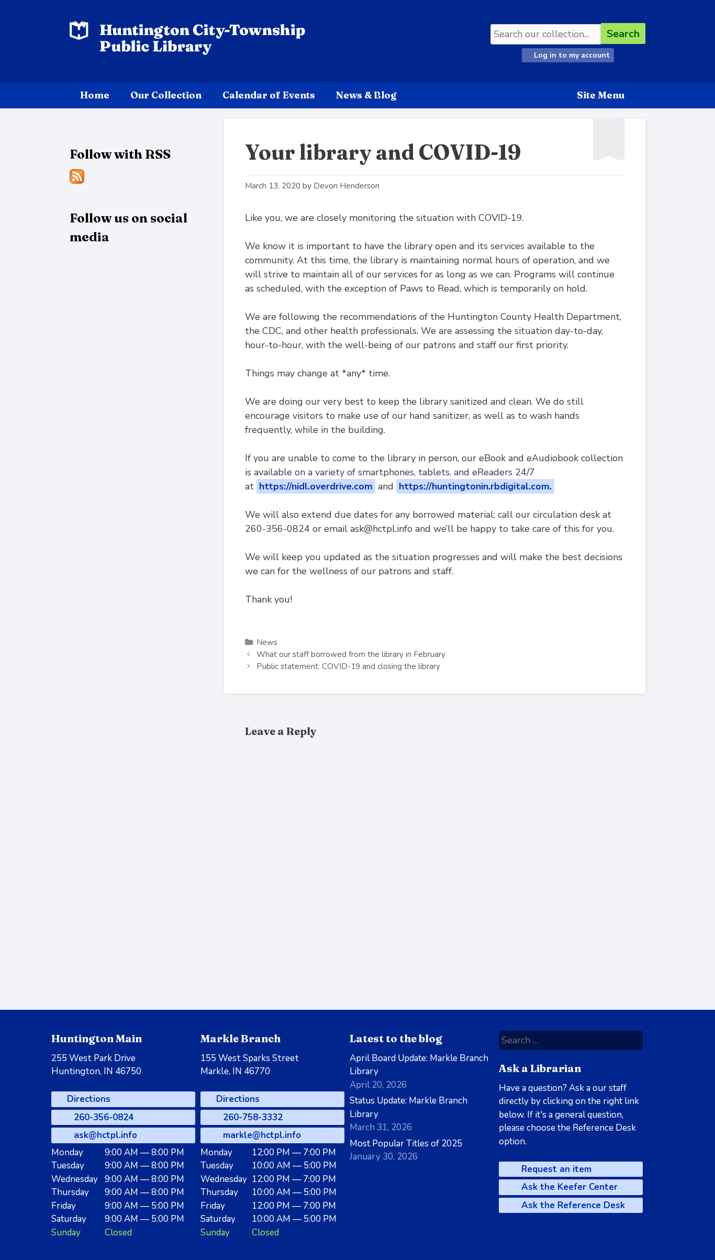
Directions (87, 1099)
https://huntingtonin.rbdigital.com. (475, 486)
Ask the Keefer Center (568, 1187)
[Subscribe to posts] (77, 181)
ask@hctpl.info (104, 1135)
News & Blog (366, 95)
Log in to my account (571, 55)
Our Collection (166, 95)
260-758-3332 (251, 1117)
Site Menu (600, 95)
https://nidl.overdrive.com (316, 486)
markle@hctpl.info (260, 1135)
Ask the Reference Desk (572, 1205)
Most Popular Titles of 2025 (406, 1144)
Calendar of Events (268, 95)
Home (94, 95)
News (266, 642)
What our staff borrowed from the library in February (350, 654)
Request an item (555, 1169)
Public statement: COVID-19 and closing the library (348, 666)
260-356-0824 (102, 1117)
